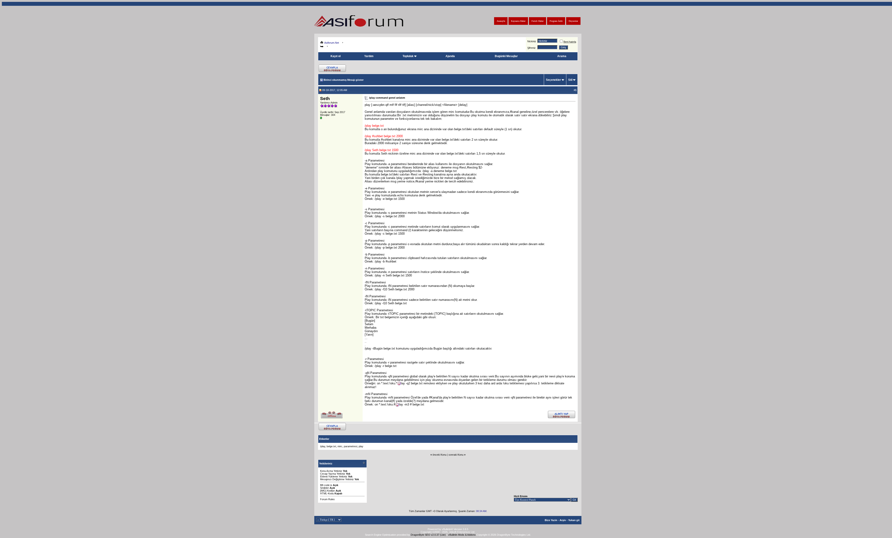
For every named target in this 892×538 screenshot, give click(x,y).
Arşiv (563, 520)
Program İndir (556, 21)
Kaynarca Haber (518, 21)
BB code (325, 485)
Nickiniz (531, 41)
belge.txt (331, 446)
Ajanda (450, 56)
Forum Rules (327, 499)
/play (322, 446)
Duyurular (573, 21)
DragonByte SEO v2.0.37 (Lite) (428, 534)
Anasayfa (501, 21)
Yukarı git (574, 520)
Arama (561, 56)
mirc (340, 446)
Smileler (324, 487)
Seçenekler (553, 79)
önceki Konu (439, 454)
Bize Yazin (551, 520)
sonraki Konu (456, 454)
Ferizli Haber (537, 21)
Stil (570, 79)
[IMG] (323, 490)
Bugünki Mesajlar (506, 56)
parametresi (350, 446)
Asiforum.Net (331, 42)
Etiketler (324, 439)
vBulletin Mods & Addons (462, 534)
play (361, 446)
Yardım (369, 56)
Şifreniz (531, 47)
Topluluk (408, 56)
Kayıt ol (336, 56)
